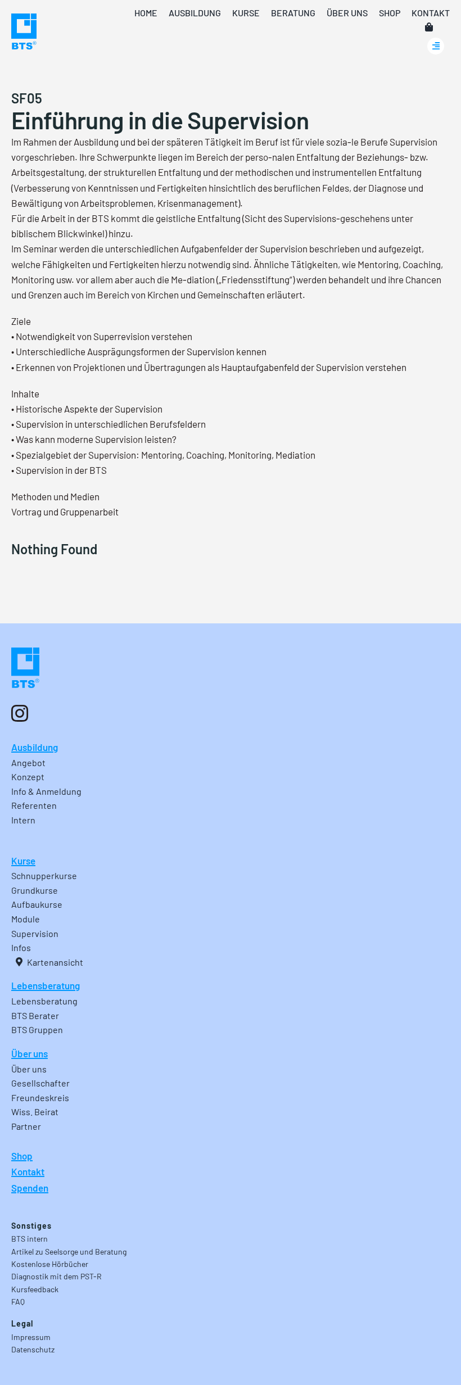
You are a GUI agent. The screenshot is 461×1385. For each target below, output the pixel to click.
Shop (22, 1155)
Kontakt (27, 1171)
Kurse (23, 860)
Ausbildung (34, 747)
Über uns (29, 1053)
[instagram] (19, 713)
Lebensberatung (45, 985)
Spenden (29, 1187)
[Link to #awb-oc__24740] (435, 46)
